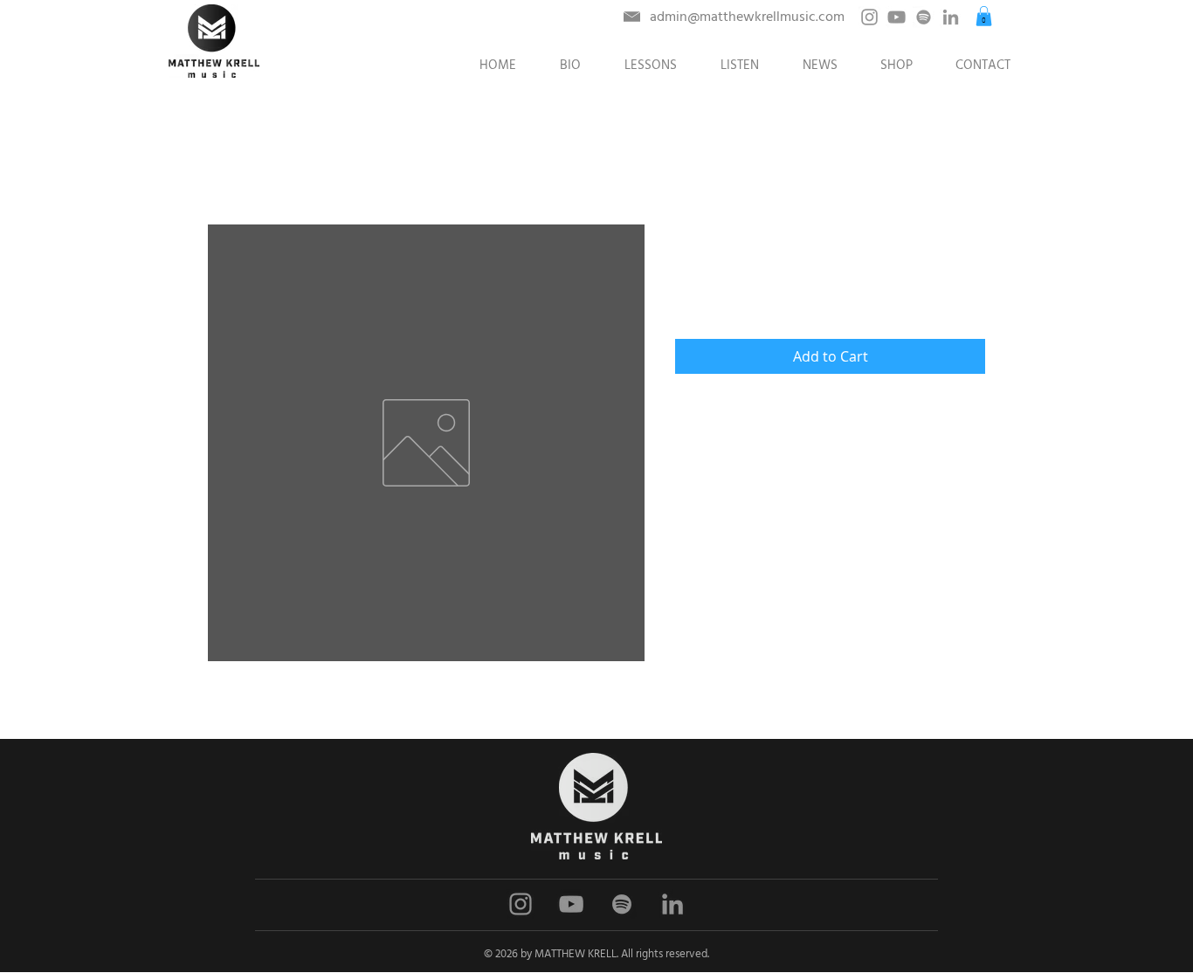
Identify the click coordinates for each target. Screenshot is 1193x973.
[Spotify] (923, 17)
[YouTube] (896, 17)
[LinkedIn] (951, 17)
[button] (984, 16)
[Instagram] (869, 17)
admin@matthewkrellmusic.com (747, 16)
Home (225, 161)
